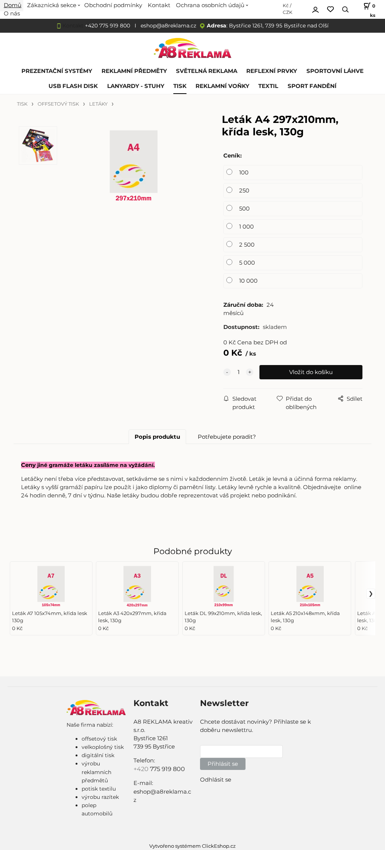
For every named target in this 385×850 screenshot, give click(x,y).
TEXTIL (268, 86)
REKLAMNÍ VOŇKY (222, 86)
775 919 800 (167, 769)
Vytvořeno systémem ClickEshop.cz (192, 846)
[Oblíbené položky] (330, 9)
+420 (141, 769)
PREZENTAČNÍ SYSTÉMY (56, 71)
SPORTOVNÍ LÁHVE (335, 71)
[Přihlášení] (315, 9)
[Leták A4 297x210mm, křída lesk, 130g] (133, 182)
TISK (179, 86)
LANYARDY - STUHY (135, 86)
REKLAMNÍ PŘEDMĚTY (134, 71)
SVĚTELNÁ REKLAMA (206, 71)
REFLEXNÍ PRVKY (271, 71)
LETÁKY (98, 104)
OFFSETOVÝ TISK (58, 104)
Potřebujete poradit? (227, 436)
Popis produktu (157, 436)
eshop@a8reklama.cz (168, 25)
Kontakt (72, 25)
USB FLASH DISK (73, 86)
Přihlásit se (223, 764)
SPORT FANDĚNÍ (312, 86)
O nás (12, 13)
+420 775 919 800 (107, 25)
